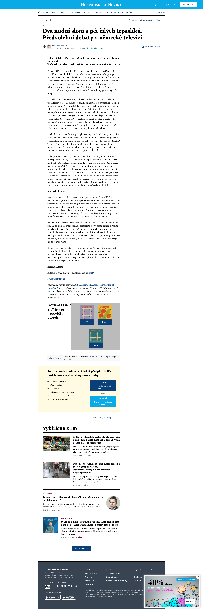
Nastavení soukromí (113, 577)
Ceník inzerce (89, 584)
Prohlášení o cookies (113, 573)
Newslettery (137, 577)
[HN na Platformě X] (58, 586)
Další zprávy (81, 548)
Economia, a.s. (60, 573)
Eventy (135, 573)
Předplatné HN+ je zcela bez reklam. (111, 418)
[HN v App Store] (69, 597)
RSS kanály (137, 581)
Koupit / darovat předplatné (143, 570)
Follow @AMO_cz (56, 279)
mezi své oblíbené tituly (98, 356)
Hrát (87, 322)
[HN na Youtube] (76, 586)
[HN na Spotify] (72, 586)
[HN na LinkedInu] (69, 586)
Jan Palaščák (49, 494)
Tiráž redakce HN (91, 573)
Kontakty (88, 570)
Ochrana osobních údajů (114, 570)
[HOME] (39, 12)
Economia (88, 577)
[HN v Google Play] (53, 597)
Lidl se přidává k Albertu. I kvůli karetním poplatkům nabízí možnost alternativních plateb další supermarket (96, 440)
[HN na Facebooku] (62, 586)
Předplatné (188, 5)
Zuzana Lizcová (63, 45)
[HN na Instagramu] (65, 586)
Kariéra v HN (89, 581)
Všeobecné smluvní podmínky (116, 581)
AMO (54, 45)
